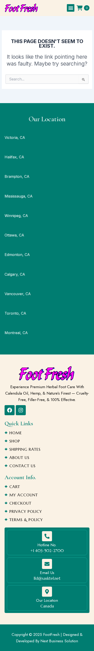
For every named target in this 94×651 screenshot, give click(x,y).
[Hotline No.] (47, 536)
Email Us (47, 572)
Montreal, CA (16, 332)
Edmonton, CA (17, 254)
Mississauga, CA (19, 196)
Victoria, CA (15, 137)
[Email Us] (47, 564)
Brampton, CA (17, 176)
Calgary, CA (15, 274)
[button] (70, 8)
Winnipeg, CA (16, 215)
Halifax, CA (14, 157)
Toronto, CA (15, 313)
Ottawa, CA (14, 235)
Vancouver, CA (18, 293)
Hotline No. (47, 545)
